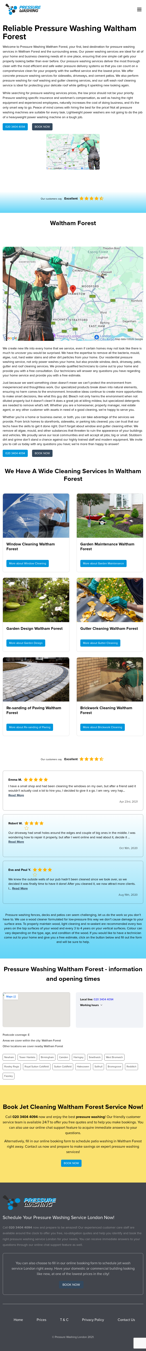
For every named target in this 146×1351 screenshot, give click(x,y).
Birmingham (47, 1057)
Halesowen (83, 1066)
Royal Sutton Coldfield (37, 1066)
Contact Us (126, 1320)
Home (18, 1320)
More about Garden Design (26, 643)
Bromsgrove (114, 1066)
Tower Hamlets (27, 1057)
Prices (41, 1320)
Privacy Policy (93, 1320)
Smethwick (95, 1057)
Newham (9, 1057)
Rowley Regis (11, 1066)
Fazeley (8, 1076)
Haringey (79, 1057)
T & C (64, 1320)
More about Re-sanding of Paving (29, 727)
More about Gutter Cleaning (100, 643)
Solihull (98, 1066)
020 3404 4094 (15, 127)
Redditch (131, 1066)
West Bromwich (114, 1057)
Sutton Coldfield (63, 1066)
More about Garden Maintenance (103, 563)
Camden (63, 1057)
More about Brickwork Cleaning (102, 727)
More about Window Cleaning (27, 563)
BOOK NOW (42, 127)
